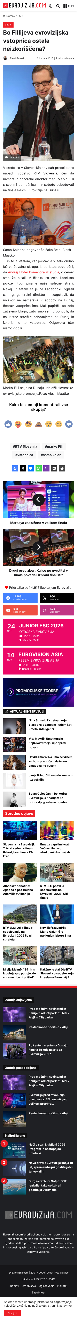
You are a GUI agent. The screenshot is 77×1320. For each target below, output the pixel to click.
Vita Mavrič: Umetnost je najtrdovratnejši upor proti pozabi (47, 743)
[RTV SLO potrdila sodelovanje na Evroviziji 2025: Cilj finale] (57, 872)
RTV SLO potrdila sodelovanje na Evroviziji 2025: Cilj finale (54, 891)
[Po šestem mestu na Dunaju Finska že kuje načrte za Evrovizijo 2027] (14, 1051)
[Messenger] (31, 468)
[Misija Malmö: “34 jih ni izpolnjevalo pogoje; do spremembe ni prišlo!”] (20, 955)
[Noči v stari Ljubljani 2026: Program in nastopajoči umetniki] (14, 1150)
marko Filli (55, 446)
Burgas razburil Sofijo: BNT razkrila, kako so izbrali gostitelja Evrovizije (48, 1185)
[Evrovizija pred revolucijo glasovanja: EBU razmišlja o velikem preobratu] (14, 1100)
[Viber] (46, 468)
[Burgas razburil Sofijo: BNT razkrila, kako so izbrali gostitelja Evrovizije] (14, 1187)
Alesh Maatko (18, 58)
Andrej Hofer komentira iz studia (33, 272)
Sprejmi (12, 1313)
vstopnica (25, 455)
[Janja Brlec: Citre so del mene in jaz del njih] (14, 781)
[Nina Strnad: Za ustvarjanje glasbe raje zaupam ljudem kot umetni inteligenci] (14, 726)
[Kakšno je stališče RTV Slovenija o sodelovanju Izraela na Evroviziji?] (57, 955)
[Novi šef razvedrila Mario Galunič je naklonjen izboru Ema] (57, 914)
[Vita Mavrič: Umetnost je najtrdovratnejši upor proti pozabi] (14, 744)
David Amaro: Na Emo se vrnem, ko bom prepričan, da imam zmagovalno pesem (51, 761)
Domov (10, 15)
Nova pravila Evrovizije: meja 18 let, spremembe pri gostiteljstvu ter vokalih (51, 1167)
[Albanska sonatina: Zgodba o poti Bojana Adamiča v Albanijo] (20, 872)
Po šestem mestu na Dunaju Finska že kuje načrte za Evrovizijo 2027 (48, 1050)
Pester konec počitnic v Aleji (48, 1027)
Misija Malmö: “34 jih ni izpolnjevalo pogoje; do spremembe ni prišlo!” (19, 973)
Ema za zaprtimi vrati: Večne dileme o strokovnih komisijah (55, 848)
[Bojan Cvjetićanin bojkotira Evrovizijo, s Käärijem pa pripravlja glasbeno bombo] (14, 799)
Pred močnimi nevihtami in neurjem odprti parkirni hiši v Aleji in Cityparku (49, 1013)
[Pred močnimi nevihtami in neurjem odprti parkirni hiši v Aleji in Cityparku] (14, 1014)
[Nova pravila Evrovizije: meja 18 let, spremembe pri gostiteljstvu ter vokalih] (14, 1168)
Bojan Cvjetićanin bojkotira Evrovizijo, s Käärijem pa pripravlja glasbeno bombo (48, 798)
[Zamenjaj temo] (51, 7)
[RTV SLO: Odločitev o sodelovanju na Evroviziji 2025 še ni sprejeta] (20, 914)
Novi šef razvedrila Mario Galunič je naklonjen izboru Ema (55, 931)
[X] (23, 468)
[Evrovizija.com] (24, 5)
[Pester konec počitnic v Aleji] (14, 1032)
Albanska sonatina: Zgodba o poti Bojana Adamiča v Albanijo (18, 889)
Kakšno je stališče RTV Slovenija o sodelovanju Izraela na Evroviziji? (57, 973)
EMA (20, 15)
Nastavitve (64, 1305)
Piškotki (62, 1285)
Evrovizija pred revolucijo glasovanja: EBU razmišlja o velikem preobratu (48, 1099)
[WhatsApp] (39, 468)
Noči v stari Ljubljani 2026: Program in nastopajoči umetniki (47, 1149)
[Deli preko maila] (54, 468)
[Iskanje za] (58, 7)
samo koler (52, 455)
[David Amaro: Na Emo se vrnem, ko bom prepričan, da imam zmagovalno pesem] (14, 762)
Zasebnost (38, 1292)
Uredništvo (29, 1285)
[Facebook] (15, 468)
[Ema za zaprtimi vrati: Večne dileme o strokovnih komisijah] (57, 830)
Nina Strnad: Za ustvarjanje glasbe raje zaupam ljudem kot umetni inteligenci (50, 725)
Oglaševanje (46, 1285)
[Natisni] (62, 468)
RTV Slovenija (26, 446)
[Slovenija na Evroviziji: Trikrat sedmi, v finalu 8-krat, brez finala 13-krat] (20, 830)
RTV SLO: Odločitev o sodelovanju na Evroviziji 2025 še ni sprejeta (18, 933)
